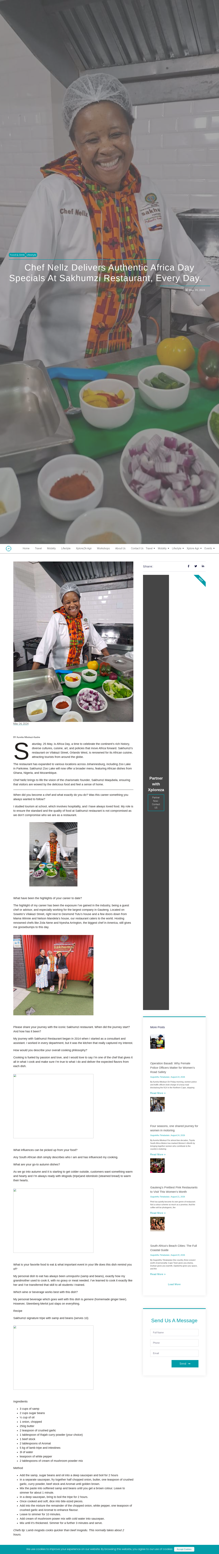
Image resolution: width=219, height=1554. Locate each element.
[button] (174, 1284)
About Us (120, 548)
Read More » (158, 1093)
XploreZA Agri (84, 548)
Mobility (51, 548)
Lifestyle (66, 548)
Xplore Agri (193, 548)
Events (208, 548)
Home (26, 548)
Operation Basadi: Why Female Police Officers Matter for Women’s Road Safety (172, 1068)
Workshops (103, 548)
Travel (38, 548)
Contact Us (137, 548)
